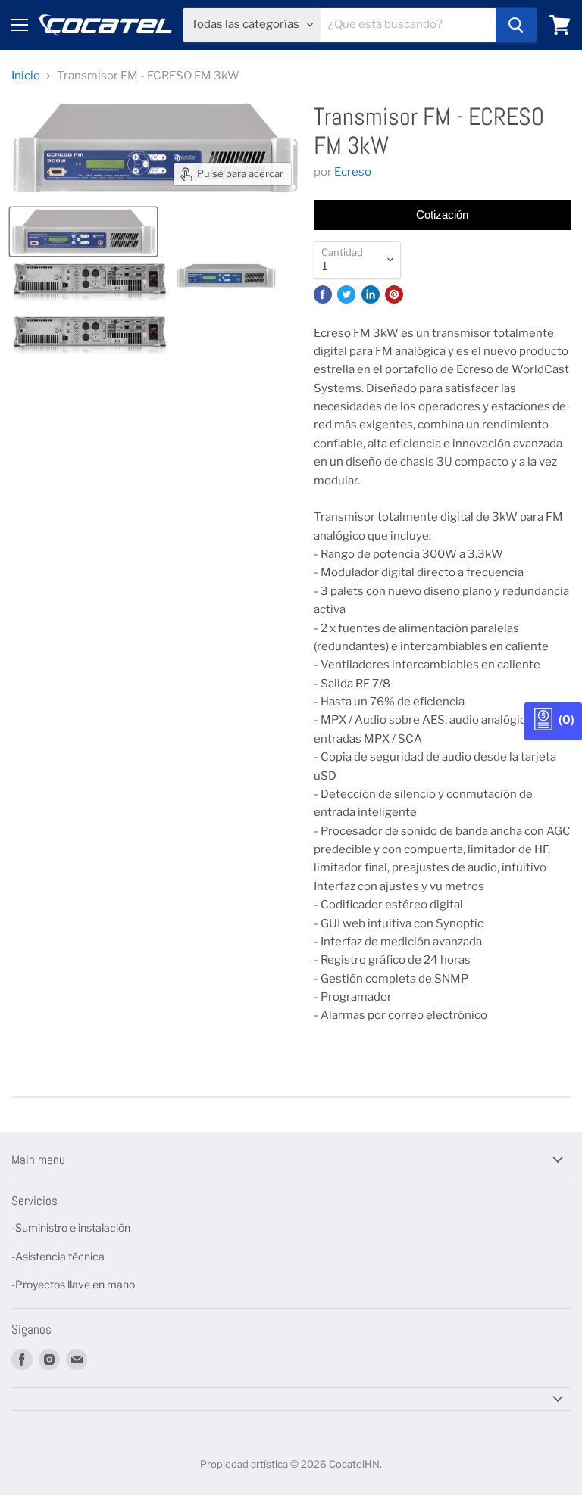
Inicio (25, 76)
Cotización (442, 214)
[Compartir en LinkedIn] (370, 294)
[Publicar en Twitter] (346, 294)
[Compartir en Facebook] (323, 294)
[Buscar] (516, 25)
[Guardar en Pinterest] (394, 294)
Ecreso (352, 172)
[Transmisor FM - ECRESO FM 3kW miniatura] (83, 231)
